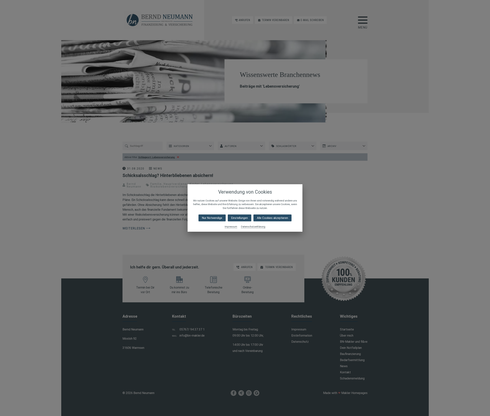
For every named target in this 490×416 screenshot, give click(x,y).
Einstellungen (239, 218)
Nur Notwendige (212, 218)
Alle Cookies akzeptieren (272, 218)
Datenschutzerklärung (253, 226)
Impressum (231, 226)
